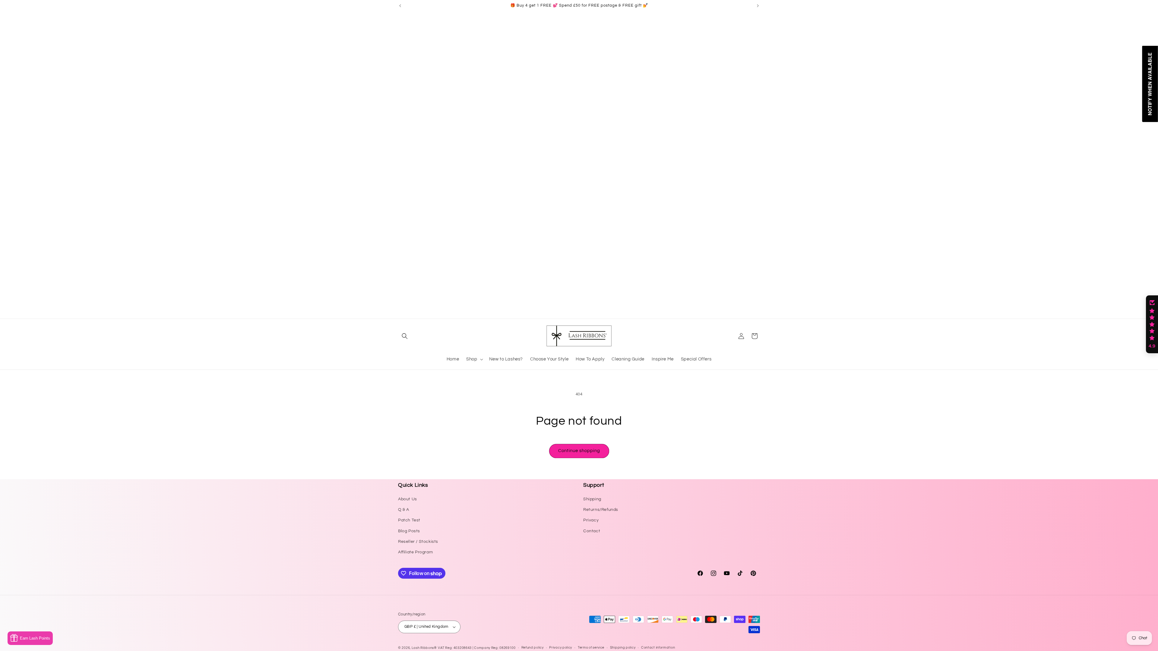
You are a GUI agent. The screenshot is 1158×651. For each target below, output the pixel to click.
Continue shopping (579, 450)
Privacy (591, 520)
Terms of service (591, 647)
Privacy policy (560, 647)
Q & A (403, 510)
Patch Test (409, 520)
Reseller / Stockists (418, 541)
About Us (407, 499)
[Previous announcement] (400, 5)
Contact (591, 531)
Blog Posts (409, 531)
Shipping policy (623, 647)
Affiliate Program (415, 552)
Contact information (658, 647)
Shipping (592, 499)
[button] (404, 336)
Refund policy (532, 647)
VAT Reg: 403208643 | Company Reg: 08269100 (476, 647)
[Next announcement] (757, 5)
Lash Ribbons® (424, 647)
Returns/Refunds (600, 510)
